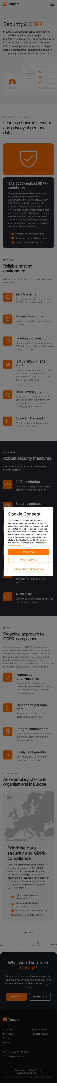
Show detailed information (28, 569)
